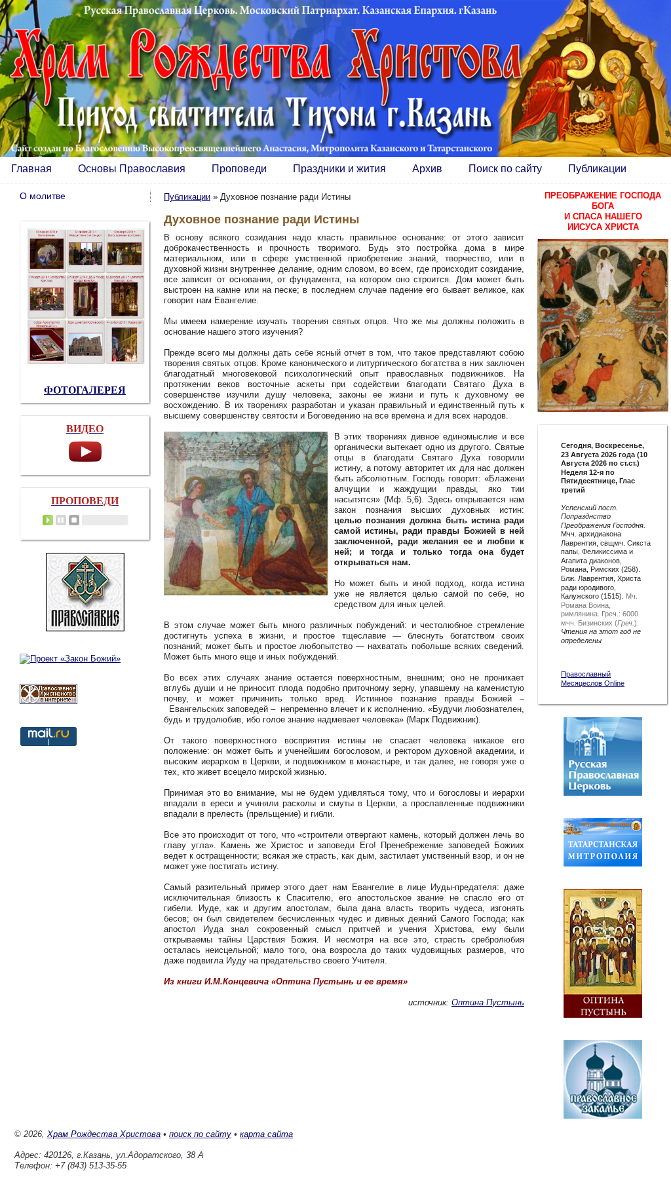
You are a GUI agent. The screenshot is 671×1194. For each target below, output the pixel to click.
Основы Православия (131, 168)
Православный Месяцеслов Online (592, 678)
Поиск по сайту (505, 168)
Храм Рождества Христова (104, 1134)
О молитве (43, 196)
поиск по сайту (200, 1134)
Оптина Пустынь (487, 1002)
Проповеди (239, 168)
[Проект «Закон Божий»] (70, 658)
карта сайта (266, 1134)
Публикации (597, 168)
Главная (31, 168)
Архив (427, 168)
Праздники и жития (339, 168)
